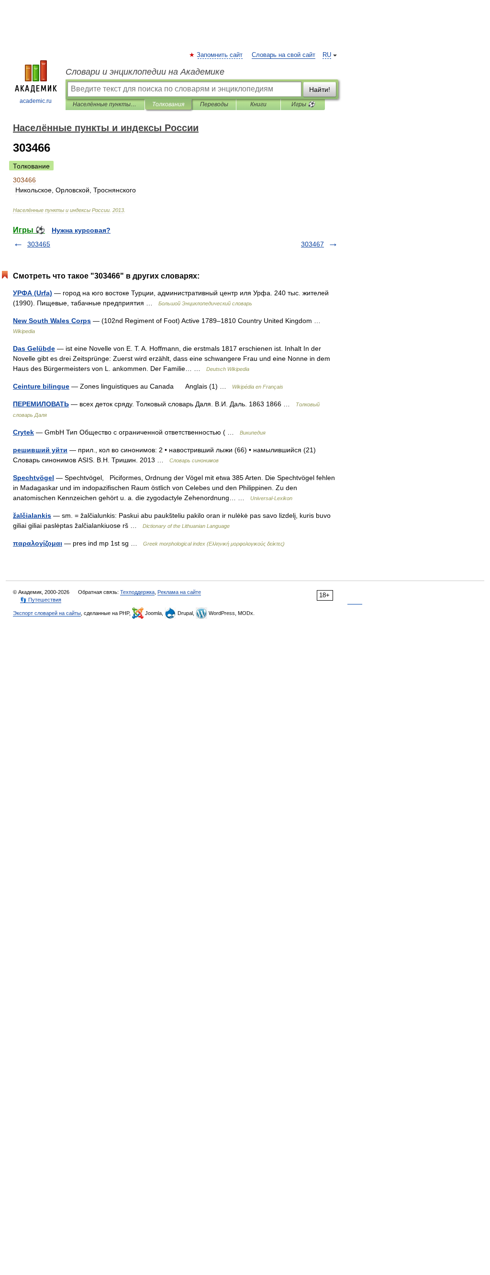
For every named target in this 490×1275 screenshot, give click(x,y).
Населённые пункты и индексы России (105, 104)
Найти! (319, 89)
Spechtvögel (33, 477)
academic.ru (36, 101)
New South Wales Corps (52, 320)
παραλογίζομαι (37, 543)
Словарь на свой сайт (283, 55)
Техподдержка (137, 592)
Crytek (23, 432)
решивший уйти (40, 450)
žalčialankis (32, 515)
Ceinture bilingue (41, 386)
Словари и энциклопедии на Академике (145, 72)
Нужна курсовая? (81, 230)
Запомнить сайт (220, 55)
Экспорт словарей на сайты (47, 613)
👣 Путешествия (40, 600)
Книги (258, 104)
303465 (38, 244)
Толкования (168, 104)
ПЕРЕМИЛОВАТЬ (41, 404)
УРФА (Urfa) (32, 293)
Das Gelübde (34, 348)
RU (327, 55)
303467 (312, 244)
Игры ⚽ (303, 104)
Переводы (214, 104)
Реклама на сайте (179, 592)
